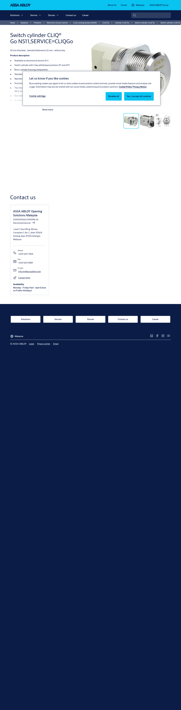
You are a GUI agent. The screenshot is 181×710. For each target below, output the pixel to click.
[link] (112, 5)
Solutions (15, 15)
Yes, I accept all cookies (139, 96)
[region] (91, 88)
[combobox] (151, 15)
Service (33, 15)
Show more (47, 109)
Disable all (113, 96)
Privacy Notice (139, 87)
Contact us (71, 15)
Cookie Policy (125, 87)
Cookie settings (37, 96)
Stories (51, 15)
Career (85, 15)
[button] (22, 15)
